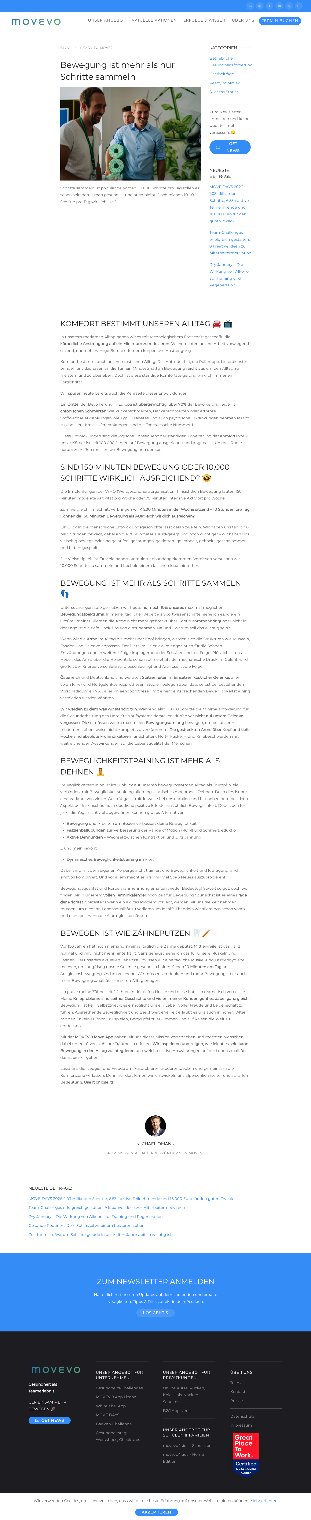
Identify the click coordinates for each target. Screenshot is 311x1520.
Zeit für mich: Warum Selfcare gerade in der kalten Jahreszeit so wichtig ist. (100, 1234)
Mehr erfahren (264, 1500)
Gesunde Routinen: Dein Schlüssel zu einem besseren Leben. (87, 1225)
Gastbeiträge (221, 74)
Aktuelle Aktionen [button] (154, 20)
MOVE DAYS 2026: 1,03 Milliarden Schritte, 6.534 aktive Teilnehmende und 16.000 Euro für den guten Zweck (131, 1198)
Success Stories (224, 92)
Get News (233, 147)
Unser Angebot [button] (106, 20)
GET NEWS (52, 1420)
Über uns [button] (243, 20)
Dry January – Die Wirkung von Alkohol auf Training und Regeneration (96, 1216)
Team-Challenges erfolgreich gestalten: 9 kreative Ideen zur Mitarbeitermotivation (107, 1207)
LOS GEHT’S (155, 1313)
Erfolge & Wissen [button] (204, 20)
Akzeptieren (156, 1512)
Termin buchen (280, 20)
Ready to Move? (224, 83)
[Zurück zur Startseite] (34, 20)
